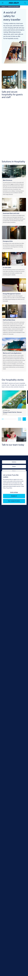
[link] (4, 6)
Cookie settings (14, 492)
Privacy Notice (9, 488)
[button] (13, 6)
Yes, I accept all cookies (14, 501)
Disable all (14, 496)
